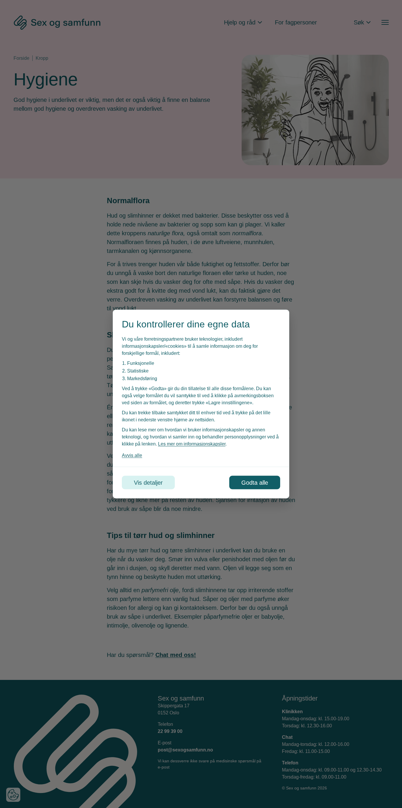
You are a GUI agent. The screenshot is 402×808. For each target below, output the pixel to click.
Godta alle (254, 482)
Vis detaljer (148, 482)
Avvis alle (132, 455)
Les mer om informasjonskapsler (191, 443)
